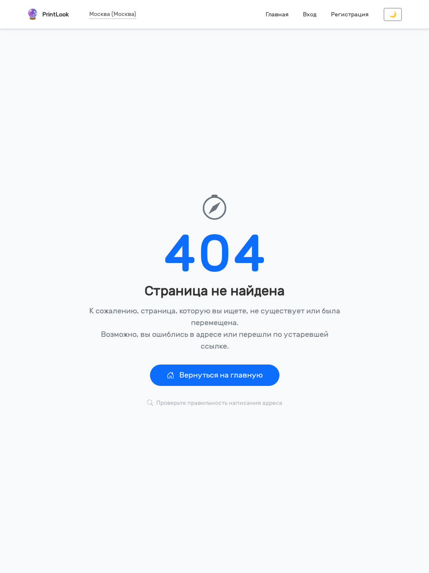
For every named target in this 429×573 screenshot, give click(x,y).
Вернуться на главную (220, 375)
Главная (277, 14)
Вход (310, 14)
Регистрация (350, 14)
